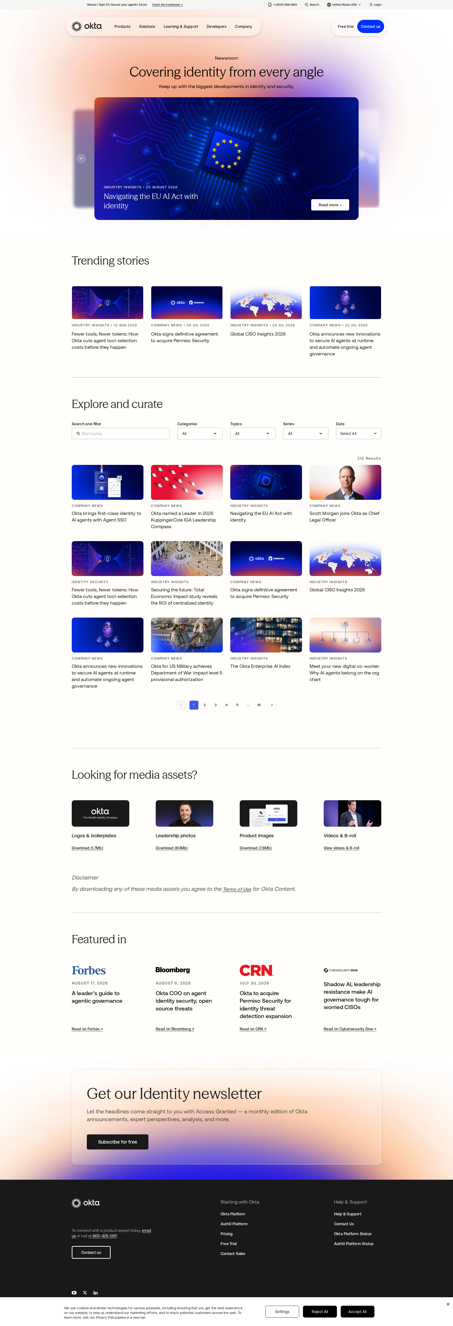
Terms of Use (237, 889)
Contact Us (344, 1224)
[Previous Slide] (81, 158)
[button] (200, 430)
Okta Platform (233, 1214)
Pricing (227, 1234)
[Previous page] (181, 705)
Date (340, 424)
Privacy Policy (120, 1317)
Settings (282, 1311)
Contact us (370, 26)
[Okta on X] (85, 1293)
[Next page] (271, 705)
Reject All (320, 1311)
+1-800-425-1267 (102, 1236)
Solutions (147, 26)
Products (122, 26)
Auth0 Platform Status (353, 1244)
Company (243, 26)
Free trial (345, 26)
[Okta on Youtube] (74, 1293)
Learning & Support (181, 26)
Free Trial (229, 1244)
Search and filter (86, 424)
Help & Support (347, 1214)
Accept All (357, 1311)
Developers (216, 26)
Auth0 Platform (234, 1224)
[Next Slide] (372, 158)
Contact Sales (233, 1253)
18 (258, 705)
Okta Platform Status (352, 1234)
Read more (328, 205)
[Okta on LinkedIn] (95, 1293)
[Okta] (87, 26)
